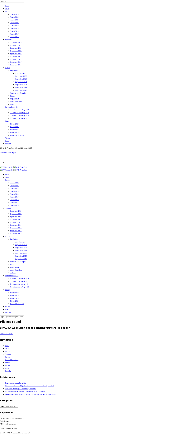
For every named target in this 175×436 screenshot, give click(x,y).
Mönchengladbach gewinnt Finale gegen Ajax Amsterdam (25, 391)
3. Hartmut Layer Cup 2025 (19, 113)
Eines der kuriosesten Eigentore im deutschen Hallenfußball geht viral (29, 386)
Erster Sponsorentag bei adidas (15, 383)
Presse (7, 141)
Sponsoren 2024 (16, 48)
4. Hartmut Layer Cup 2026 (19, 110)
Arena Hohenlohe (16, 101)
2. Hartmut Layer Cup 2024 (19, 115)
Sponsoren (8, 40)
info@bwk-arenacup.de (8, 153)
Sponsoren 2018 (16, 59)
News (7, 9)
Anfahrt (13, 104)
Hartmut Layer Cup (11, 107)
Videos (7, 138)
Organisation (14, 99)
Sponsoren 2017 (16, 62)
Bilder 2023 (14, 132)
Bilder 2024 (14, 130)
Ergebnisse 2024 (21, 82)
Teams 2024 (14, 20)
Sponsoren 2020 (16, 54)
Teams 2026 (14, 14)
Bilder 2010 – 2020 (17, 135)
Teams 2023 (14, 23)
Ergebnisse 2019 (21, 87)
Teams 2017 (14, 34)
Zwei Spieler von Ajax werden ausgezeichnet (20, 389)
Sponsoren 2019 (16, 56)
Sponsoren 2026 (16, 42)
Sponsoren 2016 (16, 65)
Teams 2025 (14, 17)
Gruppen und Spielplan (18, 93)
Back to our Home (6, 334)
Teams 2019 (14, 28)
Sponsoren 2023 (16, 51)
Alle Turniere (20, 73)
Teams (7, 11)
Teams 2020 (14, 25)
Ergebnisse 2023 (21, 85)
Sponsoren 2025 (16, 45)
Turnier (7, 68)
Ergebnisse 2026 (21, 76)
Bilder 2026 (14, 124)
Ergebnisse (14, 70)
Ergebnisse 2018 (21, 90)
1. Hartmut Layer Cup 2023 (19, 118)
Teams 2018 (14, 31)
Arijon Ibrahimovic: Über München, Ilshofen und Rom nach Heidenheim (30, 394)
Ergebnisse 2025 (21, 79)
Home (7, 6)
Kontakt (8, 144)
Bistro (12, 96)
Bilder (7, 121)
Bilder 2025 (14, 127)
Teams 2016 (14, 37)
